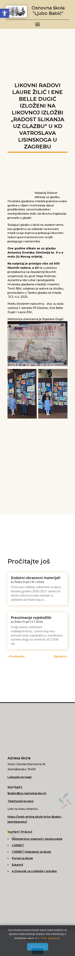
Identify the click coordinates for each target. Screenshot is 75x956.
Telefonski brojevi (20, 801)
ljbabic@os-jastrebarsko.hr (27, 793)
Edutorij (17, 864)
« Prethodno (16, 656)
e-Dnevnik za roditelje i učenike (34, 871)
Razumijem (37, 946)
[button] (4, 13)
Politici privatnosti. (50, 938)
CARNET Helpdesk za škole (31, 852)
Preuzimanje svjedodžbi (31, 617)
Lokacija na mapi (20, 777)
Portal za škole (22, 858)
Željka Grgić (22, 582)
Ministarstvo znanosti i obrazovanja (37, 839)
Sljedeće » (61, 656)
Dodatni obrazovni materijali (35, 577)
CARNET (18, 845)
